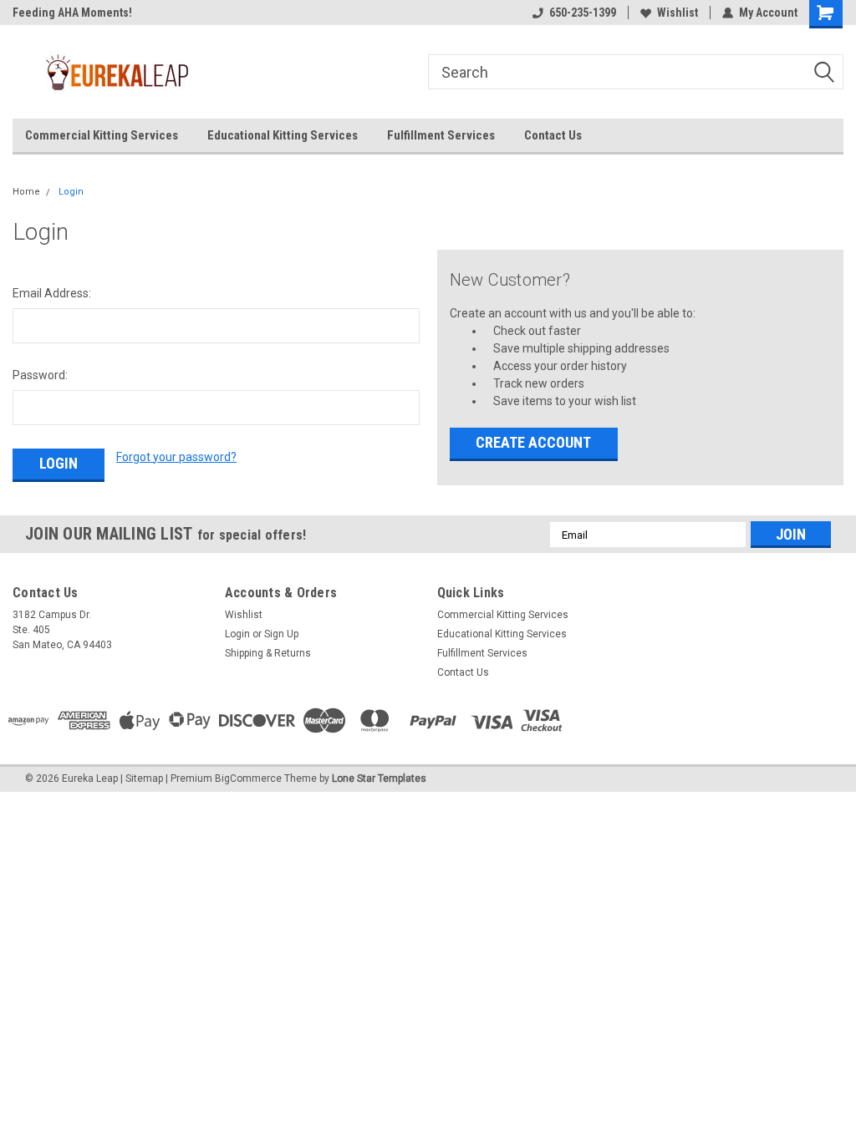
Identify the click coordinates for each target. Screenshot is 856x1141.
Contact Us (553, 135)
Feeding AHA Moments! (72, 12)
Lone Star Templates (379, 778)
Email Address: (52, 293)
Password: (40, 375)
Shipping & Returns (268, 653)
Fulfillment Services (441, 135)
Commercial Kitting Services (101, 135)
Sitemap (144, 778)
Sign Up (281, 634)
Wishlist (677, 12)
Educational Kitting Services (282, 135)
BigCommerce (248, 778)
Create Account (533, 442)
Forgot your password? (176, 457)
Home (26, 191)
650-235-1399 (582, 12)
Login (71, 191)
